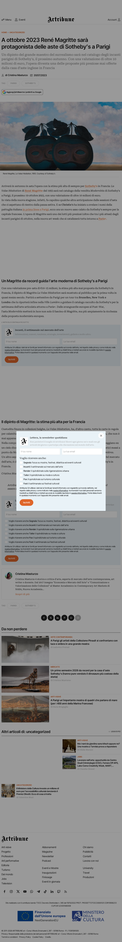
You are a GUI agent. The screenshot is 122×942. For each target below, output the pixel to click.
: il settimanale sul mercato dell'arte (43, 466)
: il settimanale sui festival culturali (41, 483)
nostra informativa (60, 490)
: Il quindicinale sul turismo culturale (42, 479)
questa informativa (79, 493)
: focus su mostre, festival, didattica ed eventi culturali (52, 462)
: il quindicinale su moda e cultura (41, 475)
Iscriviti (26, 502)
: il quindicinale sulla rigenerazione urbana (46, 471)
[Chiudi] (101, 435)
